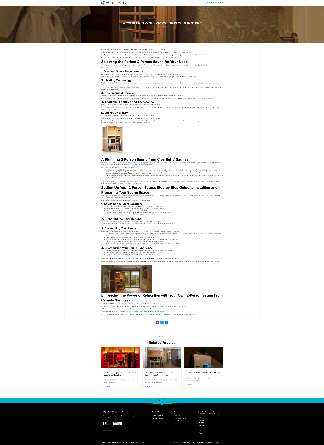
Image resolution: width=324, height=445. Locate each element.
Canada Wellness (158, 312)
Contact (190, 3)
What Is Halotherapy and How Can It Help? (203, 373)
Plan (107, 214)
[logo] (115, 3)
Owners (180, 3)
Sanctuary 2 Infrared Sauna (134, 163)
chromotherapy (151, 243)
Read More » (107, 386)
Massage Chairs (167, 3)
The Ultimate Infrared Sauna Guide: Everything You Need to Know (159, 374)
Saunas (155, 3)
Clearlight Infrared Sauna (141, 312)
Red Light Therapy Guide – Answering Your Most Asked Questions (121, 374)
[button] (157, 322)
